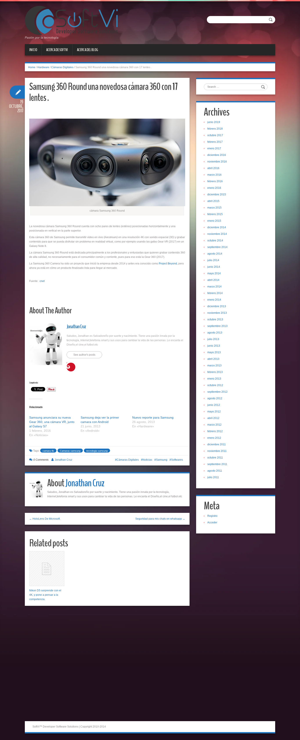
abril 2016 (213, 168)
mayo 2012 (214, 411)
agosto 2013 (214, 332)
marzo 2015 (214, 207)
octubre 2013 (215, 319)
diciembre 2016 (216, 155)
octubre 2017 (215, 135)
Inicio (33, 49)
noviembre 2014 (217, 233)
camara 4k (48, 450)
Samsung (161, 459)
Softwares (177, 459)
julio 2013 (213, 339)
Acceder (212, 522)
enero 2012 (214, 437)
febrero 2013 (215, 372)
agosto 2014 (214, 253)
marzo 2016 (214, 174)
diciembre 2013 (216, 306)
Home (31, 67)
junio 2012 (213, 405)
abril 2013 (213, 358)
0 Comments (41, 459)
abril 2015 (213, 201)
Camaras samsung (70, 450)
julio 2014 (213, 260)
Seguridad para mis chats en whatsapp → (160, 518)
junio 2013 (213, 345)
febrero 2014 (215, 293)
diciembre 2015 (216, 194)
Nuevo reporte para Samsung (152, 417)
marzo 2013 (214, 365)
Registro (212, 515)
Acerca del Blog (87, 49)
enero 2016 (214, 187)
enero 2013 (214, 378)
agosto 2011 (214, 470)
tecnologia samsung (97, 450)
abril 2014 (213, 280)
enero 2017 (214, 148)
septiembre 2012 (217, 391)
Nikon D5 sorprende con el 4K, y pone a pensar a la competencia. (45, 595)
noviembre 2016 (217, 161)
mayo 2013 (214, 352)
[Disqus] (107, 665)
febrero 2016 (215, 181)
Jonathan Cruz (76, 326)
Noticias (147, 459)
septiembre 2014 (217, 247)
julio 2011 (213, 477)
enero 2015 (214, 220)
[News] (71, 20)
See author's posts (84, 354)
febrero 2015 (215, 214)
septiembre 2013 (217, 326)
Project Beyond (168, 263)
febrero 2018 (215, 128)
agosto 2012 (214, 398)
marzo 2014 (214, 286)
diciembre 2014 (216, 227)
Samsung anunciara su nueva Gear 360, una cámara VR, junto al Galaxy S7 (51, 422)
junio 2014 (213, 266)
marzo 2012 (214, 424)
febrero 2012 (215, 431)
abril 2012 (213, 418)
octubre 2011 (215, 457)
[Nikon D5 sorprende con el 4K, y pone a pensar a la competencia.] (46, 568)
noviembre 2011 (217, 451)
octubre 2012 (215, 385)
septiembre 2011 (217, 464)
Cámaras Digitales (62, 67)
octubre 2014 (215, 240)
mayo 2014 (214, 273)
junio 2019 (213, 122)
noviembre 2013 (217, 312)
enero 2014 (214, 299)
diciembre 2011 (216, 444)
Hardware (43, 67)
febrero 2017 (215, 141)
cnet (42, 281)
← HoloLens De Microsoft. (44, 518)
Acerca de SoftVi (57, 49)
